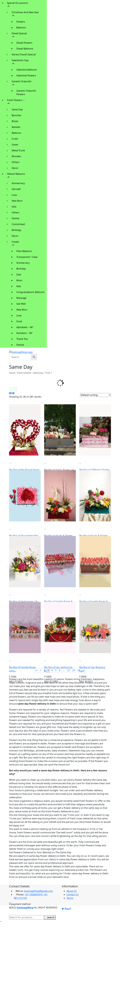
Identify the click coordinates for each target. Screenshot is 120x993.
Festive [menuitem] (15, 218)
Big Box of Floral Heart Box (23, 535)
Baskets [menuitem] (16, 127)
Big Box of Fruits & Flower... (59, 535)
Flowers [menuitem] (20, 21)
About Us (71, 891)
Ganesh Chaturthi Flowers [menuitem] (26, 92)
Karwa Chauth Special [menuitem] (24, 54)
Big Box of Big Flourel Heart (24, 469)
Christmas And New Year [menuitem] (25, 12)
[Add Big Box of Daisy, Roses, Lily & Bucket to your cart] (50, 462)
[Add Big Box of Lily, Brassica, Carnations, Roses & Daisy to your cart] (85, 660)
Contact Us (72, 894)
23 (73, 670)
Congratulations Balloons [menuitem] (30, 292)
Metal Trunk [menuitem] (18, 150)
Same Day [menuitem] (17, 109)
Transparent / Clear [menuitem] (27, 257)
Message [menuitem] (21, 298)
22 (68, 670)
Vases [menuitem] (15, 144)
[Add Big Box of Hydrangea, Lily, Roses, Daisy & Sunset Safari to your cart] (14, 594)
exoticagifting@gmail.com (38, 891)
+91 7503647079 (33, 894)
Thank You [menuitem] (22, 339)
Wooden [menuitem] (16, 156)
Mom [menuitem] (19, 280)
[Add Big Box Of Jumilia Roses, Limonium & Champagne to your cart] (14, 660)
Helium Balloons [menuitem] (16, 173)
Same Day (38, 372)
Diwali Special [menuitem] (19, 33)
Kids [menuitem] (14, 206)
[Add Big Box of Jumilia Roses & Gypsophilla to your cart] (50, 594)
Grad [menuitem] (19, 321)
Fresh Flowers (24, 372)
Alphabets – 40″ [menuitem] (25, 327)
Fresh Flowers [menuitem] (15, 100)
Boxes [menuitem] (15, 121)
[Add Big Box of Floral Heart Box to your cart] (14, 528)
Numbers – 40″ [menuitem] (24, 333)
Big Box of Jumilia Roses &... (59, 601)
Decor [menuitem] (15, 168)
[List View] (13, 393)
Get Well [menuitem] (21, 303)
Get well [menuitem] (16, 189)
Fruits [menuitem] (15, 138)
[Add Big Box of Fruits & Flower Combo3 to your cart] (85, 528)
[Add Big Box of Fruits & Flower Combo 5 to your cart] (50, 528)
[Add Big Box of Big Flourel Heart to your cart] (14, 462)
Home (12, 372)
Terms (69, 898)
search (50, 917)
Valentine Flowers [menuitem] (26, 75)
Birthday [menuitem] (16, 230)
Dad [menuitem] (18, 274)
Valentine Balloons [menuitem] (26, 69)
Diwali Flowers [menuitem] (24, 42)
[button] (10, 457)
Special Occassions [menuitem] (17, 3)
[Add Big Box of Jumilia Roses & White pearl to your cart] (85, 594)
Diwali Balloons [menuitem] (24, 48)
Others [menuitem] (15, 162)
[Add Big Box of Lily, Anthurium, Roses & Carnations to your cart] (50, 660)
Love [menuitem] (14, 195)
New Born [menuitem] (17, 200)
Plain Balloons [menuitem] (24, 251)
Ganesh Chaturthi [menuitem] (21, 81)
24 (78, 670)
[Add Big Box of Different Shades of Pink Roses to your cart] (85, 462)
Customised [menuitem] (18, 224)
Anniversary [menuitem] (18, 183)
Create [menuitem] (15, 241)
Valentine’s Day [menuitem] (20, 60)
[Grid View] (10, 393)
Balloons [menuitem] (21, 27)
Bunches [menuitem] (16, 115)
